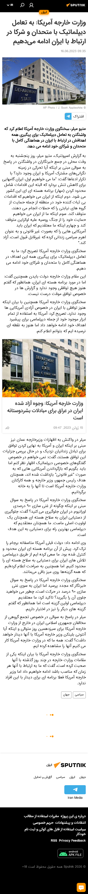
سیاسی (79, 695)
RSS (54, 841)
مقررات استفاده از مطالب (41, 816)
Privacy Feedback (72, 841)
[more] (7, 427)
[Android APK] (70, 854)
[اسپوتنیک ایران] (76, 7)
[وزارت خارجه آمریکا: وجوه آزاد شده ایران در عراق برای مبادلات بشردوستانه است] (44, 368)
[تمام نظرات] (81, 887)
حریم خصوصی (43, 823)
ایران (72, 777)
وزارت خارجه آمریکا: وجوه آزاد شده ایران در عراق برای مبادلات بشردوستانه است (45, 411)
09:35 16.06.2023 (73, 52)
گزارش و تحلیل (43, 777)
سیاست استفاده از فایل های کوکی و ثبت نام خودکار (55, 831)
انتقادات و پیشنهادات (70, 823)
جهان (66, 695)
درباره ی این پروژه (73, 816)
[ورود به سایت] (31, 5)
